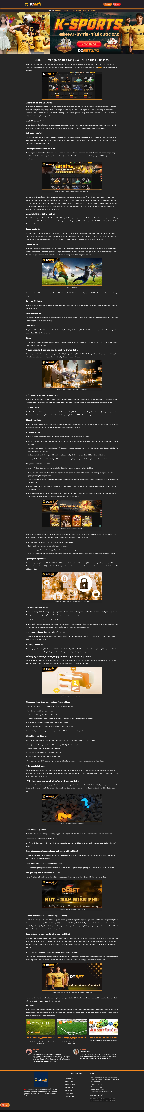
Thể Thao (93, 10)
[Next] (139, 33)
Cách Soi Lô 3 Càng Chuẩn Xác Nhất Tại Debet (103, 1037)
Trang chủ (51, 10)
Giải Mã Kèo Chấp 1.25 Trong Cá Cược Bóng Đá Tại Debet (40, 1038)
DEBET (25, 1089)
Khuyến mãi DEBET (76, 10)
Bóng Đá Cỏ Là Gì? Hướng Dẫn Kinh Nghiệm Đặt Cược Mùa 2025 (72, 1038)
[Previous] (4, 33)
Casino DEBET (58, 10)
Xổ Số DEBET (67, 10)
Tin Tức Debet (85, 10)
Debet (100, 67)
